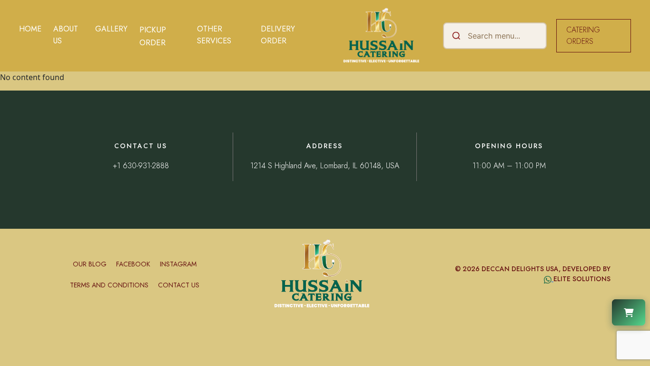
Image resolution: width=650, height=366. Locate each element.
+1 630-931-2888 (141, 165)
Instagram (178, 264)
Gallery (111, 28)
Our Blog (90, 264)
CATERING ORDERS (583, 35)
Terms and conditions (109, 285)
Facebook (133, 264)
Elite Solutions (582, 279)
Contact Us (178, 285)
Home (30, 28)
